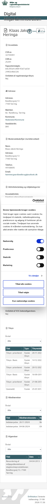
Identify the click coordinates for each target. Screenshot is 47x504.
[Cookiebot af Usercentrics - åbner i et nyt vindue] (33, 201)
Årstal (8, 336)
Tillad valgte (23, 292)
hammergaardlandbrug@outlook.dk (21, 175)
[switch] (40, 249)
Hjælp (34, 31)
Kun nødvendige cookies (23, 301)
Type (26, 349)
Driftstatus (32, 497)
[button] (40, 30)
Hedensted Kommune (14, 120)
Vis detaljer (34, 276)
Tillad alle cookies (23, 284)
